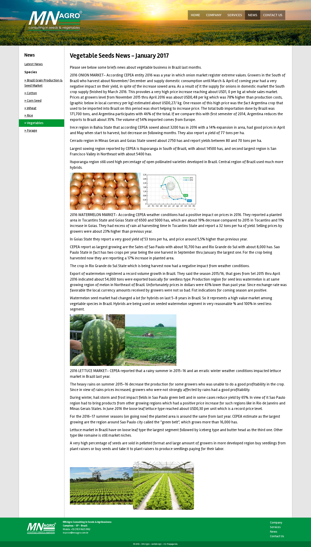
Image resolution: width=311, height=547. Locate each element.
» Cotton (30, 93)
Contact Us (277, 536)
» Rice (28, 115)
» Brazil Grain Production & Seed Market (43, 83)
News (273, 532)
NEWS (252, 15)
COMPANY (214, 15)
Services (275, 527)
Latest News (33, 64)
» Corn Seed (32, 100)
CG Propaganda (171, 544)
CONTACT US (272, 15)
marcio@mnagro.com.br (75, 532)
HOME (195, 15)
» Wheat (30, 108)
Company (276, 522)
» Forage (30, 130)
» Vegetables (33, 123)
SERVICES (234, 15)
